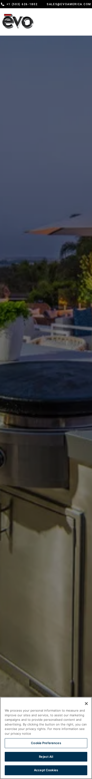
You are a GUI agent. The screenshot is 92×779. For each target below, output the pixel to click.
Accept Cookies (46, 770)
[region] (46, 738)
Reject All (46, 756)
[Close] (86, 703)
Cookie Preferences (46, 743)
